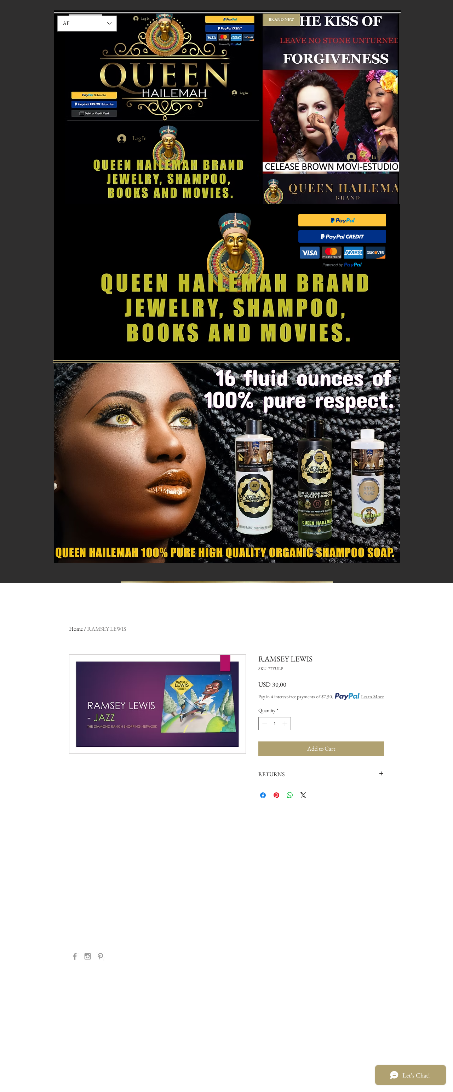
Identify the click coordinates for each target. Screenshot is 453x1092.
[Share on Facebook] (263, 795)
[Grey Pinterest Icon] (100, 956)
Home (76, 628)
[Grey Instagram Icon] (87, 956)
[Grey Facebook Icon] (74, 956)
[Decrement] (263, 723)
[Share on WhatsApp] (290, 795)
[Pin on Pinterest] (276, 795)
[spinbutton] (274, 723)
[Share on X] (303, 795)
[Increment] (285, 723)
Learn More (372, 696)
